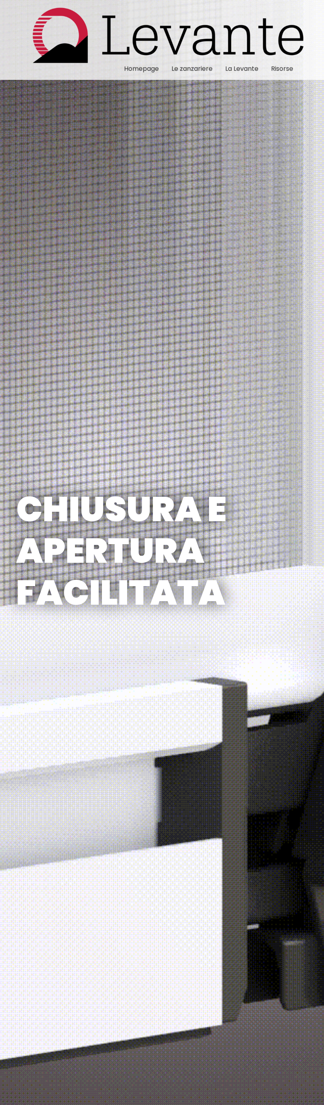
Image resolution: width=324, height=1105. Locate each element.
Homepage (141, 68)
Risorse (282, 68)
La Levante (241, 68)
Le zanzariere (192, 68)
